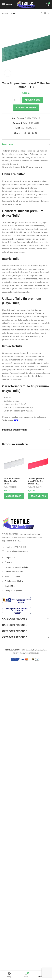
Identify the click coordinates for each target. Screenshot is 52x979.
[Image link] (18, 523)
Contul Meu (10, 586)
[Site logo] (26, 4)
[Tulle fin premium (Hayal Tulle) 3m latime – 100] (38, 464)
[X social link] (25, 133)
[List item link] (26, 547)
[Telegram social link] (36, 133)
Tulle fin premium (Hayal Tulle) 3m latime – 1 (12, 481)
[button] (14, 496)
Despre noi (10, 557)
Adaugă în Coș (32, 100)
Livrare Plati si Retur (14, 571)
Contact (8, 562)
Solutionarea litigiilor (14, 581)
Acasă (5, 13)
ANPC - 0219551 (12, 576)
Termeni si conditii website (16, 567)
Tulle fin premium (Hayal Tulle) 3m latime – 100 (36, 481)
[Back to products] (44, 13)
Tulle (13, 13)
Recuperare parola (13, 591)
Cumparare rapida (26, 108)
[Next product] (48, 13)
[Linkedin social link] (32, 133)
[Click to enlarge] (7, 73)
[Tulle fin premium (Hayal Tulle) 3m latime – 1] (14, 464)
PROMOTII (34, 123)
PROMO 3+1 (31, 128)
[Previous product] (41, 13)
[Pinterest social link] (29, 133)
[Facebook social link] (21, 133)
